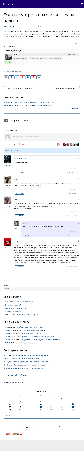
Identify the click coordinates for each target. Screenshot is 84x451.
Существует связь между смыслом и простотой (37, 337)
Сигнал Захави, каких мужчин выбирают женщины (21, 359)
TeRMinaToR (9, 333)
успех (20, 71)
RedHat (17, 241)
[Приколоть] (33, 77)
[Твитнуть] (16, 77)
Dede (16, 199)
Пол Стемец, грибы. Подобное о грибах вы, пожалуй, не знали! (26, 355)
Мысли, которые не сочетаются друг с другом (21, 314)
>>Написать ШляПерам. (16, 375)
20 (41, 407)
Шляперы (7, 4)
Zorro (16, 27)
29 (62, 410)
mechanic (25, 223)
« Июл (8, 416)
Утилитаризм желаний (13, 305)
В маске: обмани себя (13, 311)
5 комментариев (45, 27)
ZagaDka (8, 330)
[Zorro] (8, 56)
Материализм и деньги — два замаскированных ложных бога (25, 105)
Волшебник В (20, 158)
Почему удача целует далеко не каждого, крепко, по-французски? (27, 102)
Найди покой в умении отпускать (16, 308)
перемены (9, 71)
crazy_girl (18, 179)
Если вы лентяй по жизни (29, 343)
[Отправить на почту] (6, 77)
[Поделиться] (11, 77)
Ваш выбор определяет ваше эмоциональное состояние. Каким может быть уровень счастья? (37, 109)
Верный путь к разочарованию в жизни (19, 302)
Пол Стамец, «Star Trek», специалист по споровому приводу (24, 365)
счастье (15, 71)
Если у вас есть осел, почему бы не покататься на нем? (40, 340)
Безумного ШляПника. (17, 382)
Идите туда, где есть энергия (31, 333)
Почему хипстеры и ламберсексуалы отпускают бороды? (23, 368)
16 (73, 404)
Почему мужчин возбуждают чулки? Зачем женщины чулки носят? (27, 362)
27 (41, 410)
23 (73, 407)
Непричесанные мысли (29, 27)
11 (20, 404)
